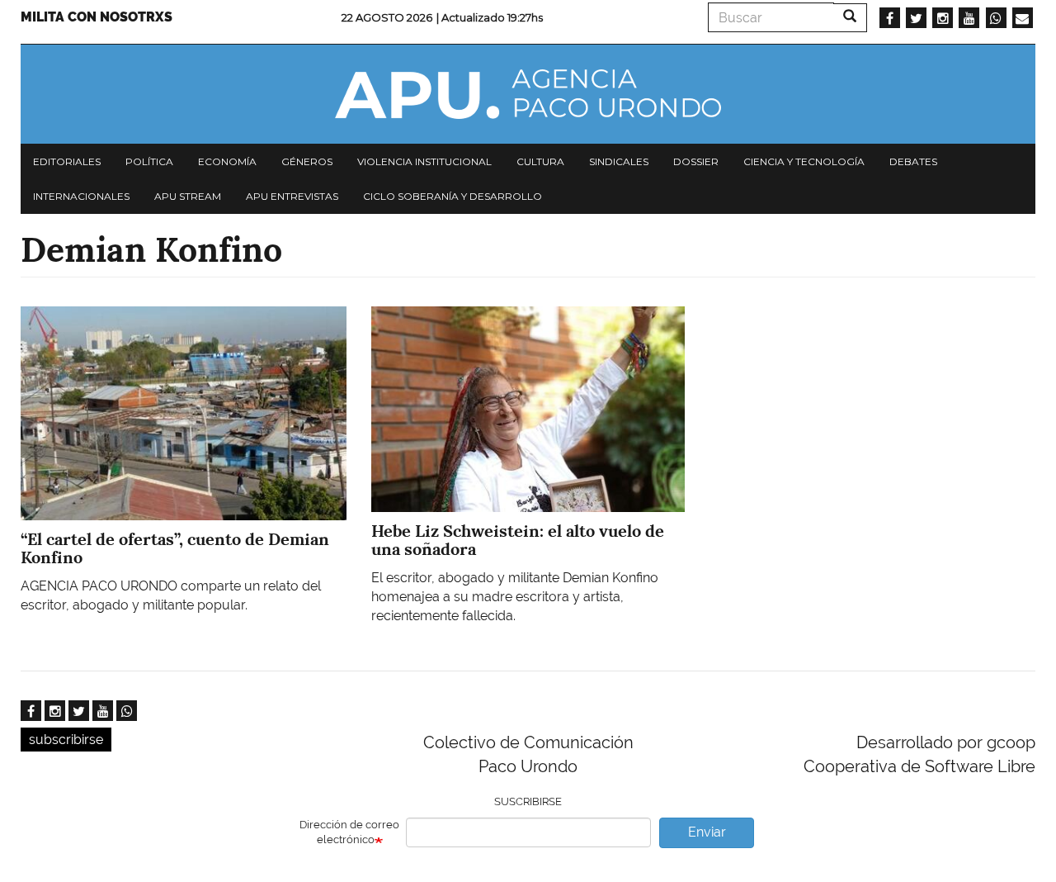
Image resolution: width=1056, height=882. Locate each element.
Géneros (306, 161)
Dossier (696, 161)
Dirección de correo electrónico (349, 832)
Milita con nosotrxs (96, 17)
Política (149, 161)
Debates (913, 161)
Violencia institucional (424, 161)
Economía (227, 161)
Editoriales (67, 161)
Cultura (540, 161)
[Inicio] (528, 94)
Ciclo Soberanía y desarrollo (452, 196)
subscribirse (66, 739)
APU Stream (187, 196)
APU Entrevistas (292, 196)
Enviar (707, 832)
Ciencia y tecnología (804, 161)
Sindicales (618, 161)
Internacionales (81, 196)
